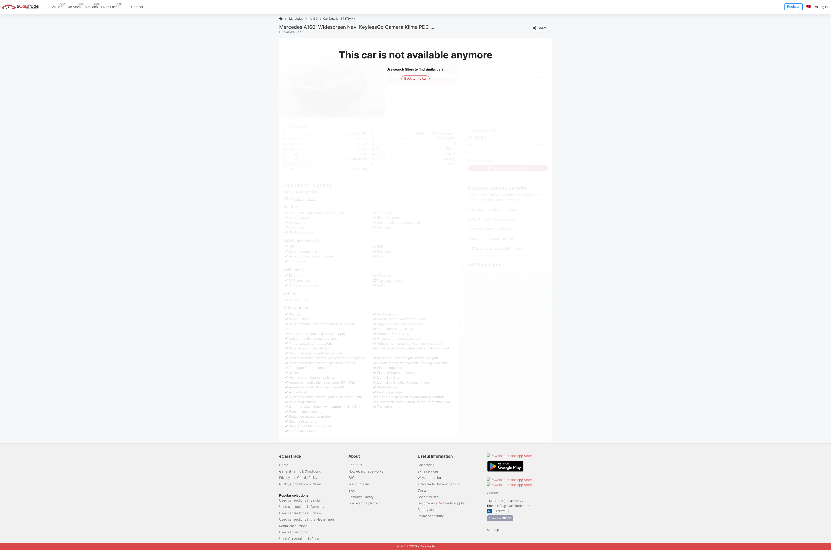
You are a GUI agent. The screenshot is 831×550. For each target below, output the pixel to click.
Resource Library (361, 497)
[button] (808, 7)
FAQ (351, 478)
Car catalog (426, 465)
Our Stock (75, 6)
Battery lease (427, 510)
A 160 (314, 18)
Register (793, 7)
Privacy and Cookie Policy (298, 478)
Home (283, 465)
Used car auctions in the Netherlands (307, 519)
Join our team (358, 484)
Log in (823, 7)
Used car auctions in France (300, 513)
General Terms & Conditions (300, 471)
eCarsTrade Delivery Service (439, 484)
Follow (500, 511)
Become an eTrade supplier (441, 503)
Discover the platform (364, 503)
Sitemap (493, 530)
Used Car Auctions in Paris (299, 539)
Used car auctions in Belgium (301, 500)
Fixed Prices (111, 6)
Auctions (92, 6)
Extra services (428, 471)
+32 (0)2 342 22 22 (509, 501)
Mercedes (296, 18)
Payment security (431, 516)
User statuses (428, 497)
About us (355, 465)
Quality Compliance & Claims (300, 484)
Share (542, 28)
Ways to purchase (431, 478)
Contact (137, 7)
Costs (422, 490)
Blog (351, 490)
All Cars (58, 6)
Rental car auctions (293, 526)
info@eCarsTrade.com (513, 506)
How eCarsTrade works (365, 471)
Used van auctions (293, 532)
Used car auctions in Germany (301, 507)
